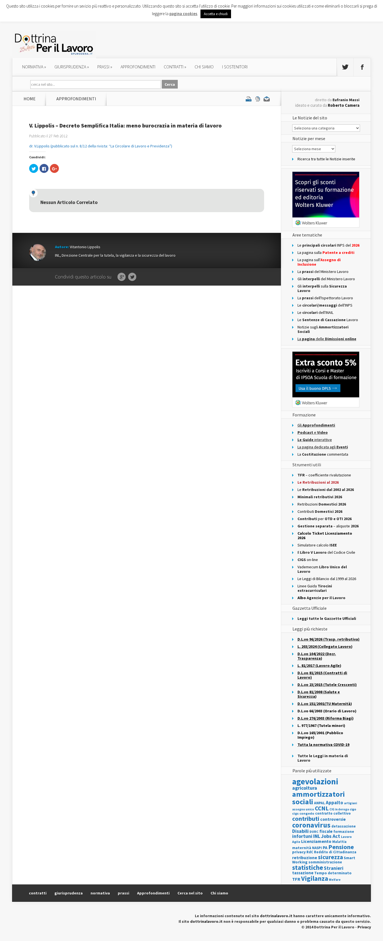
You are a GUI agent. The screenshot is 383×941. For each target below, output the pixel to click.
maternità (301, 847)
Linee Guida (314, 588)
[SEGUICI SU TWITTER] (345, 67)
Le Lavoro (327, 319)
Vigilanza (314, 878)
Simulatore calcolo (317, 545)
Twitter (132, 277)
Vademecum (322, 569)
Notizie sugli (323, 329)
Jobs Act (330, 836)
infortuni (302, 836)
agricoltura (304, 788)
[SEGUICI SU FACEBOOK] (362, 67)
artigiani (350, 803)
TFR (296, 879)
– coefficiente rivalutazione (324, 475)
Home (30, 98)
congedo (306, 813)
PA (325, 847)
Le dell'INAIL (315, 312)
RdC (309, 852)
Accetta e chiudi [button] (216, 13)
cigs (295, 813)
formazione (343, 831)
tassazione (302, 872)
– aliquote (328, 526)
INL (316, 836)
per (324, 518)
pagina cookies (183, 13)
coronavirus (311, 825)
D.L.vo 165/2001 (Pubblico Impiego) (320, 735)
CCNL (322, 808)
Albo (321, 597)
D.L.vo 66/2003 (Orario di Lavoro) (326, 710)
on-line (307, 559)
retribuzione (304, 857)
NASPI (317, 847)
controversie (333, 819)
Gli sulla (322, 288)
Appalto (334, 803)
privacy (299, 851)
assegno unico (303, 809)
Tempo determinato (333, 873)
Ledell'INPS (324, 305)
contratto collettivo (333, 813)
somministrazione (325, 861)
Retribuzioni (321, 504)
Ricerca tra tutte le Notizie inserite (326, 158)
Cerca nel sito (190, 893)
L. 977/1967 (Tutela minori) (321, 725)
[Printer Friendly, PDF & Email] (257, 98)
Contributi (319, 511)
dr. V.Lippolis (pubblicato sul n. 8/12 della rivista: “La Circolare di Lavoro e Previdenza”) (100, 146)
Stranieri (333, 868)
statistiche (307, 867)
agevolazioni (315, 781)
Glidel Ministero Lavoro (326, 278)
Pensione (341, 847)
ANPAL (319, 803)
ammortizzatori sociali (318, 797)
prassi (104, 66)
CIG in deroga (339, 809)
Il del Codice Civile (326, 552)
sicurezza (330, 857)
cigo (353, 809)
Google (121, 277)
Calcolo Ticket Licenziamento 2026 (324, 535)
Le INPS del (328, 245)
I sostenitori (235, 66)
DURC (314, 831)
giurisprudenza (71, 66)
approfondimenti (138, 66)
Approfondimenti (153, 893)
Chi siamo (204, 66)
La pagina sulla (325, 252)
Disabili (300, 831)
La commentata (322, 454)
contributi (305, 818)
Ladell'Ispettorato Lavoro (325, 297)
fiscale (326, 831)
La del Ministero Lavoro (323, 271)
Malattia (339, 842)
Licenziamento (316, 841)
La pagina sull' (319, 262)
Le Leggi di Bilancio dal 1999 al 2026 (326, 578)
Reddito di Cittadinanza (335, 852)
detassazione (343, 826)
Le (325, 489)
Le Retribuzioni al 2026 (318, 482)
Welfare (335, 880)
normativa (34, 66)
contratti (175, 66)
